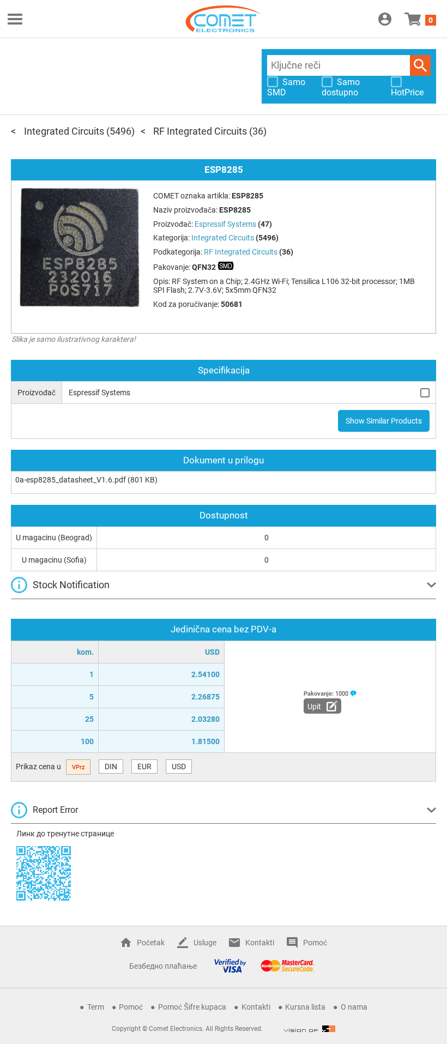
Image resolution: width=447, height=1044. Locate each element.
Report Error (55, 810)
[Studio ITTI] (309, 1029)
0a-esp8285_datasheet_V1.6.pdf (70, 479)
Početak (151, 942)
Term (95, 1007)
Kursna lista (305, 1007)
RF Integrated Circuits (200, 131)
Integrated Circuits (64, 131)
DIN (111, 766)
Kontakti (259, 942)
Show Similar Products (384, 421)
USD (179, 766)
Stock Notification (71, 584)
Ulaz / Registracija (384, 19)
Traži (420, 65)
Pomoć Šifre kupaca (192, 1007)
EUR (144, 766)
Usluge (205, 942)
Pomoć (315, 942)
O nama (354, 1007)
